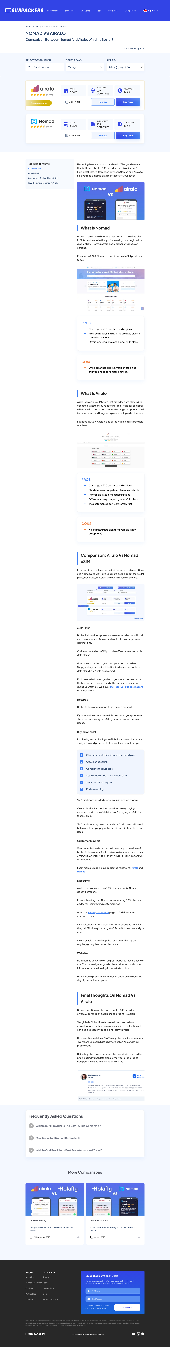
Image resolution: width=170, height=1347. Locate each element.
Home (29, 26)
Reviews (112, 10)
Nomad (81, 871)
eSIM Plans (69, 10)
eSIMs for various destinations (126, 686)
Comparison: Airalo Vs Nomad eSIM (43, 178)
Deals (99, 10)
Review (103, 101)
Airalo (135, 867)
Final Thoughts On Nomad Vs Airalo (43, 183)
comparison (41, 26)
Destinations (52, 10)
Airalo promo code (98, 912)
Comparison (130, 10)
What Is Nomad (34, 168)
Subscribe (127, 1307)
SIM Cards (85, 10)
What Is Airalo (34, 173)
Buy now (128, 101)
